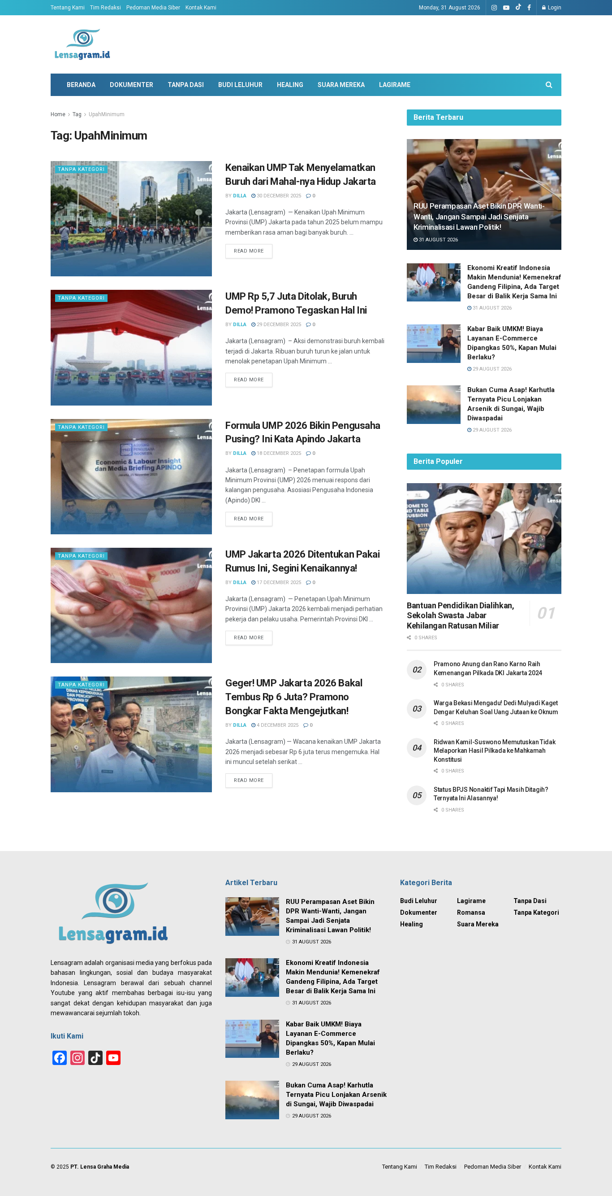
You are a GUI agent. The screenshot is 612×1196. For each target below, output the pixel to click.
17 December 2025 (278, 582)
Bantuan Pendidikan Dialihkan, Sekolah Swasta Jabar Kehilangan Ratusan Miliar (460, 615)
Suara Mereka (341, 84)
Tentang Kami (68, 7)
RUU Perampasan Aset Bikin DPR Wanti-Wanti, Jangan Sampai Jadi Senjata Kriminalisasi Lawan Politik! (479, 216)
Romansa (471, 912)
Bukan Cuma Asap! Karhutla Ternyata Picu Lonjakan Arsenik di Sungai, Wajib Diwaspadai (336, 1094)
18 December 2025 (278, 453)
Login (554, 7)
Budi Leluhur (240, 84)
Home (58, 114)
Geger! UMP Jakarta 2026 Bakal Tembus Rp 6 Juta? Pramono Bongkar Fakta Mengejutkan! (293, 696)
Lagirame (394, 84)
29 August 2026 (491, 369)
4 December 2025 (276, 725)
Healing (290, 84)
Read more (249, 251)
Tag (77, 114)
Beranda (81, 84)
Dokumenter (131, 84)
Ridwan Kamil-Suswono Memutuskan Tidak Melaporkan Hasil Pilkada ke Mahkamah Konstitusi (495, 750)
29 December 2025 (278, 324)
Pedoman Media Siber (153, 7)
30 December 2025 (278, 196)
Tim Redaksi (105, 7)
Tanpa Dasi (186, 84)
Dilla (239, 196)
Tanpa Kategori (81, 169)
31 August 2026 (438, 240)
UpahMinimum (107, 114)
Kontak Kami (200, 7)
